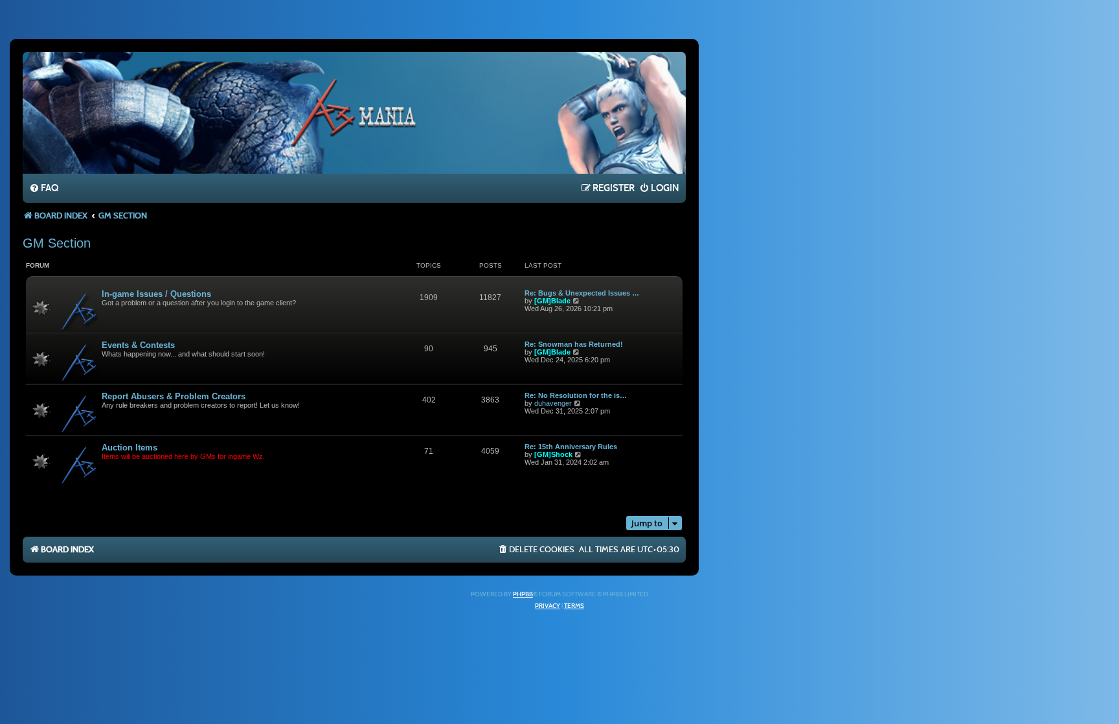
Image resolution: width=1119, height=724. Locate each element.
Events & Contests (138, 345)
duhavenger (553, 403)
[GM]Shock (553, 454)
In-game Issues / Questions (156, 294)
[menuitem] (43, 189)
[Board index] (354, 112)
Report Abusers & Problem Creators (173, 396)
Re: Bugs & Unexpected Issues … (582, 293)
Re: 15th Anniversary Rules (571, 446)
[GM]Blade (552, 301)
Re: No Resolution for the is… (576, 395)
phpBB (523, 594)
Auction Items (129, 447)
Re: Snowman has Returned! (574, 344)
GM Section (57, 243)
